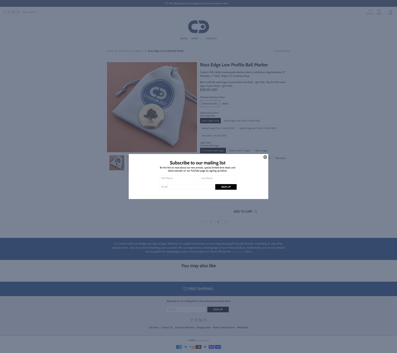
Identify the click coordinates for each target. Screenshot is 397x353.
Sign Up (226, 186)
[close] (265, 157)
